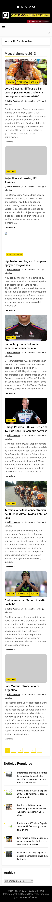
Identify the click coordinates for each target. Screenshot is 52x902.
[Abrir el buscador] (49, 33)
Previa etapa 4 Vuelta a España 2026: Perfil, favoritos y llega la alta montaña (32, 794)
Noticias (34, 82)
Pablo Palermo (13, 100)
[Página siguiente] (39, 750)
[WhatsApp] (29, 7)
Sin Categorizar (14, 254)
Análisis (10, 82)
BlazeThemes (30, 897)
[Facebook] (18, 7)
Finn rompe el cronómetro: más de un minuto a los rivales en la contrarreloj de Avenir (32, 841)
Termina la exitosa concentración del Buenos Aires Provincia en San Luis (26, 514)
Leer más (9, 141)
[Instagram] (22, 7)
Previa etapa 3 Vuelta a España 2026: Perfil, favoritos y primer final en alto (32, 826)
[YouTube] (33, 7)
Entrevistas (22, 82)
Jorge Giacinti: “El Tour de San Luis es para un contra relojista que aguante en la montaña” (24, 92)
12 (33, 750)
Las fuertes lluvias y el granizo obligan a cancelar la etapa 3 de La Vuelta (32, 855)
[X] (26, 7)
